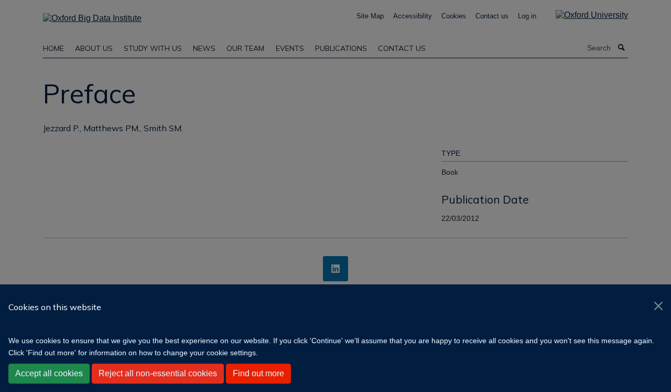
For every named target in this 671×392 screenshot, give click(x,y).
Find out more (258, 373)
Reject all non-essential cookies (158, 373)
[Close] (658, 306)
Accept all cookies (49, 373)
